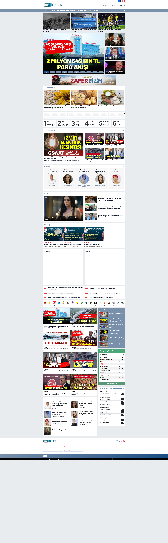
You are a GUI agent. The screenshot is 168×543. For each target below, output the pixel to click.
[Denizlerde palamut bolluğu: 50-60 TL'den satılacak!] (83, 382)
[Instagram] (122, 441)
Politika (54, 10)
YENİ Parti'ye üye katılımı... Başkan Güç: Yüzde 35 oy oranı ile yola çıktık (93, 124)
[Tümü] (123, 225)
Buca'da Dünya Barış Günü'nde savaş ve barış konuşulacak (105, 293)
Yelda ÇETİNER (82, 424)
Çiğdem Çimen (68, 185)
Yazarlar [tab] (47, 166)
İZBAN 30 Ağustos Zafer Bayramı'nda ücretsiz (82, 326)
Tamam (110, 459)
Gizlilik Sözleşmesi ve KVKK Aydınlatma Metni (97, 459)
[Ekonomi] (81, 251)
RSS (45, 455)
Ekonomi (62, 10)
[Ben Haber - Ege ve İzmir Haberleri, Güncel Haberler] (53, 5)
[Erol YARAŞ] (52, 179)
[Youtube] (124, 441)
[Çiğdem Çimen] (68, 179)
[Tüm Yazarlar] (123, 166)
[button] (44, 53)
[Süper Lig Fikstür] (123, 388)
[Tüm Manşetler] (123, 130)
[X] (119, 441)
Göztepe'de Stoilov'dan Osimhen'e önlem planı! (65, 124)
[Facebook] (117, 441)
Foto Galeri (105, 5)
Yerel (44, 10)
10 (100, 72)
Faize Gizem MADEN (100, 185)
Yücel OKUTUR (55, 432)
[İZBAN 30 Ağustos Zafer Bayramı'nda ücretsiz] (83, 316)
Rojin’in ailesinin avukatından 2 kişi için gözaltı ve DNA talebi (120, 124)
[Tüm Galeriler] (123, 193)
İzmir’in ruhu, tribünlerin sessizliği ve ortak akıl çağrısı (67, 171)
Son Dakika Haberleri (48, 450)
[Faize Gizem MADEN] (100, 179)
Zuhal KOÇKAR (116, 185)
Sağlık (67, 10)
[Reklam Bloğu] (84, 79)
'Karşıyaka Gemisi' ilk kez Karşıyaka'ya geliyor (101, 297)
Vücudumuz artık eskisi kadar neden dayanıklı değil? (100, 171)
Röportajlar (95, 10)
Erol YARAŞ (52, 185)
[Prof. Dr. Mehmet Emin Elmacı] (84, 179)
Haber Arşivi (68, 450)
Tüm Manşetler (110, 446)
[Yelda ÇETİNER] (74, 422)
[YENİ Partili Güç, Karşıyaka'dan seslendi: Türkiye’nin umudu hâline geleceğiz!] (83, 338)
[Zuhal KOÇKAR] (116, 179)
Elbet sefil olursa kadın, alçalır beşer (84, 170)
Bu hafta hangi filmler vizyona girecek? (106, 124)
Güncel (48, 10)
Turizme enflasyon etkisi (59, 430)
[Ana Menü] (124, 10)
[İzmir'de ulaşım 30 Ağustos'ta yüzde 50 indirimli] (56, 338)
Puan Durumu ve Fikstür (91, 446)
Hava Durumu (47, 446)
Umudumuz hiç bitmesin (116, 170)
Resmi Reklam (87, 10)
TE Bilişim (123, 455)
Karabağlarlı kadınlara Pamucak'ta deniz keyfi (60, 293)
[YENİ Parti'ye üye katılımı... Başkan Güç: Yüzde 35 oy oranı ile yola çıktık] (56, 360)
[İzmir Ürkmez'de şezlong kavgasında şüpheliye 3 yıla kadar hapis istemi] (83, 360)
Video (113, 5)
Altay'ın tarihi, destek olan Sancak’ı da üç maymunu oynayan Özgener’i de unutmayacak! (52, 171)
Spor (58, 10)
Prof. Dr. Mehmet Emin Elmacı (58, 416)
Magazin (72, 10)
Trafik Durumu (68, 446)
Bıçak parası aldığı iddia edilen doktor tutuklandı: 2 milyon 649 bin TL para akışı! (50, 124)
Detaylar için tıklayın (112, 383)
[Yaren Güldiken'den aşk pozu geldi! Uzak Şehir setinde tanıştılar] (91, 216)
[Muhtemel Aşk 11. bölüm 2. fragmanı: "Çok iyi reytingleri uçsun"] (91, 199)
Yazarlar (121, 5)
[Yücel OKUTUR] (47, 431)
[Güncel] (123, 251)
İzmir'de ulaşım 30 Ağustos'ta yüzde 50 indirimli (56, 348)
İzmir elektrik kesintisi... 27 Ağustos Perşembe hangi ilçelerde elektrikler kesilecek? (79, 124)
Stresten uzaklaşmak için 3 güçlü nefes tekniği (87, 421)
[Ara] (124, 5)
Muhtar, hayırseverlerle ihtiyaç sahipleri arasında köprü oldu (64, 297)
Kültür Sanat (79, 10)
